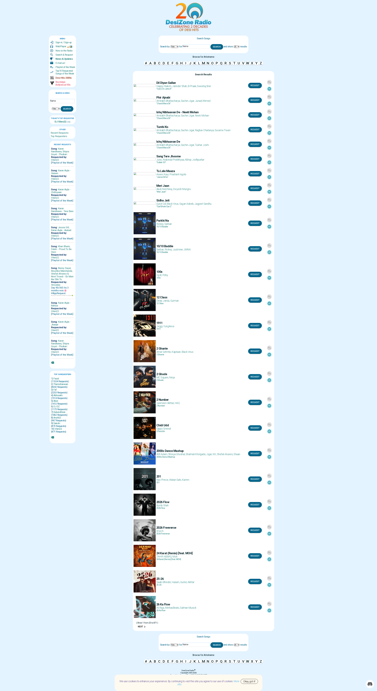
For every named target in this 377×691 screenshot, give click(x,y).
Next (142, 627)
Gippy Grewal (163, 428)
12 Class (160, 303)
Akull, (159, 189)
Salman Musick (188, 607)
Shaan (237, 454)
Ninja (172, 377)
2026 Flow (160, 508)
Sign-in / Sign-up (64, 42)
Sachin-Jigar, (188, 100)
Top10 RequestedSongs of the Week (65, 72)
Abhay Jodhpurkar (194, 159)
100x (158, 278)
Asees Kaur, (163, 174)
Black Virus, (173, 203)
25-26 (159, 585)
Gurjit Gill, (161, 203)
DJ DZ (56, 406)
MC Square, (162, 377)
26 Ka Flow (161, 610)
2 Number (160, 406)
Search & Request (64, 54)
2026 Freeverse (163, 533)
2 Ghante (160, 354)
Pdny (165, 275)
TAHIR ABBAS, (164, 556)
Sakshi (56, 423)
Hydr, (159, 275)
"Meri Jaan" (161, 192)
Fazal (56, 378)
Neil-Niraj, (167, 189)
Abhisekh (57, 395)
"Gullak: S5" (161, 162)
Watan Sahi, (175, 479)
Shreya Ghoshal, (177, 454)
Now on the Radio (64, 50)
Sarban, (160, 249)
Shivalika (55, 285)
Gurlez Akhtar (187, 582)
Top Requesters (59, 136)
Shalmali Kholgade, (196, 454)
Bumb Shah (162, 505)
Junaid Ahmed (202, 100)
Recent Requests (59, 132)
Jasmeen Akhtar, (165, 403)
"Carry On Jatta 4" (164, 89)
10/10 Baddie (162, 226)
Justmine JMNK (182, 249)
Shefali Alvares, (225, 454)
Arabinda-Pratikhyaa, (174, 159)
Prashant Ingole (178, 174)
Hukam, (176, 582)
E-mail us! (60, 63)
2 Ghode (160, 380)
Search (67, 109)
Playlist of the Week (65, 67)
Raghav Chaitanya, (205, 130)
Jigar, (209, 454)
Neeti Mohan (202, 115)
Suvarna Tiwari (222, 130)
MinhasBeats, (172, 607)
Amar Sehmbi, (164, 351)
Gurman (174, 300)
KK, (215, 454)
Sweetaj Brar (204, 86)
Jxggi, (159, 326)
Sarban (168, 223)
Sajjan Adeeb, (187, 203)
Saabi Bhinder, (164, 582)
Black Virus (187, 351)
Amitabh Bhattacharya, (168, 100)
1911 (158, 329)
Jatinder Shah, (180, 86)
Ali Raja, (160, 607)
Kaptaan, (177, 351)
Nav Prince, (162, 479)
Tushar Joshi (202, 144)
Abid (55, 401)
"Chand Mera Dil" (163, 103)
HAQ (177, 403)
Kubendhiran (59, 412)
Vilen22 (62, 121)
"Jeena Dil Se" (162, 177)
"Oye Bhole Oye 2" (164, 206)
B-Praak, (192, 86)
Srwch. (160, 530)
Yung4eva (168, 326)
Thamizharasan (60, 384)
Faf (55, 389)
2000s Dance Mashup (165, 457)
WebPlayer (61, 46)
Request (254, 85)
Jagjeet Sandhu (203, 203)
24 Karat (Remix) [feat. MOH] (168, 559)
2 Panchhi (160, 431)
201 (158, 482)
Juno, (159, 159)
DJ (56, 121)
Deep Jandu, (163, 300)
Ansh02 (57, 417)
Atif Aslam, (162, 454)
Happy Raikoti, (164, 86)
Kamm (185, 479)
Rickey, (160, 223)
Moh (174, 556)
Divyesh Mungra (181, 189)
